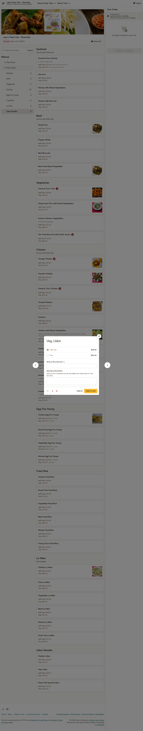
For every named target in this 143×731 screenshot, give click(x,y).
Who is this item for (55, 362)
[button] (35, 367)
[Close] (99, 336)
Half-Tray (53, 350)
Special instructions (55, 371)
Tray (51, 355)
